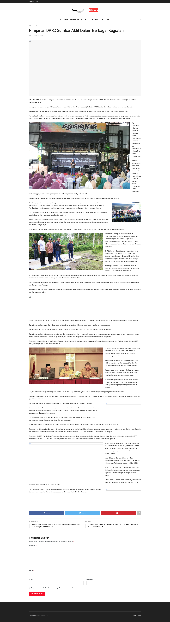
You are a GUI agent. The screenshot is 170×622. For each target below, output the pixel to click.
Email (31, 579)
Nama (31, 570)
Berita (35, 25)
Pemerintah (74, 19)
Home (30, 25)
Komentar (33, 546)
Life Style (105, 19)
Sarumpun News (33, 1)
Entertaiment (94, 19)
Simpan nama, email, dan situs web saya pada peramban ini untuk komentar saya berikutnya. (61, 588)
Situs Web (89, 579)
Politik (84, 19)
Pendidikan (64, 19)
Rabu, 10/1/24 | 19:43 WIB (36, 35)
